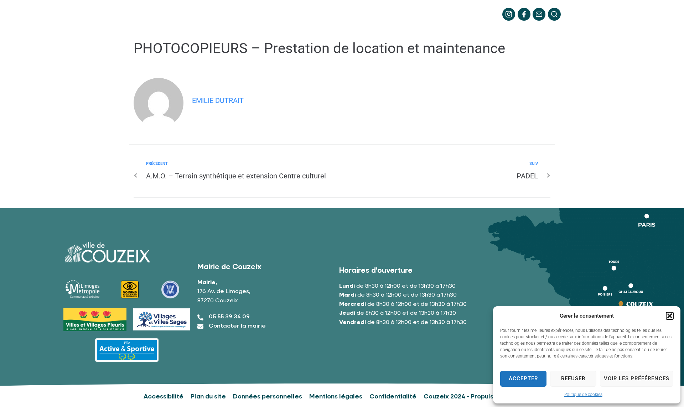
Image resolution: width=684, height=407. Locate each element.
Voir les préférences (636, 378)
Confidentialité (392, 396)
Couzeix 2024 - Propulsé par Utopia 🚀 (482, 396)
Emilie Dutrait (218, 100)
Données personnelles (267, 396)
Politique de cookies (583, 394)
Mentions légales (335, 396)
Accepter (523, 378)
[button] (669, 315)
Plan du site (208, 396)
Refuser (573, 378)
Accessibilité (163, 396)
